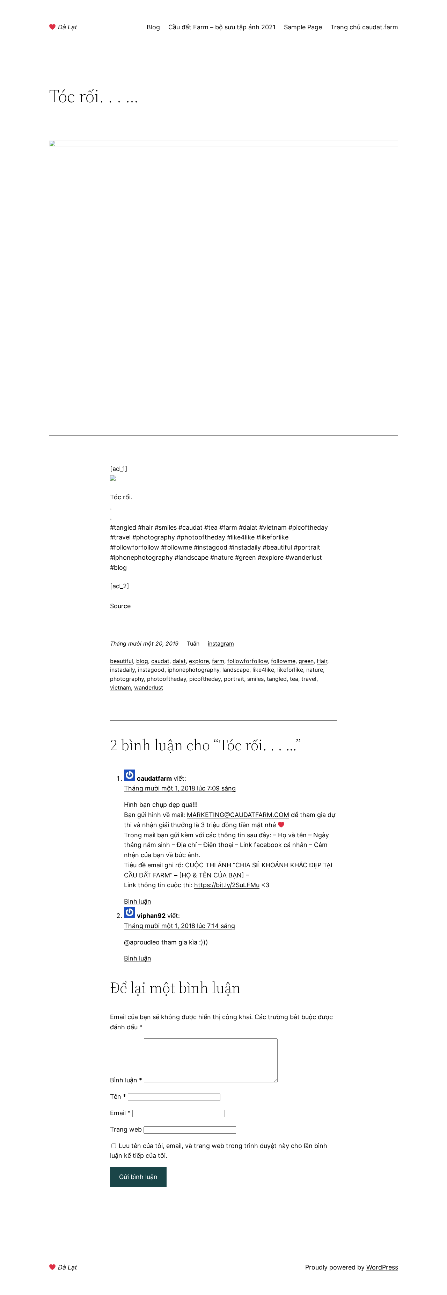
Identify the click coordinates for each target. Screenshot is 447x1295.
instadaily (122, 669)
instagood (151, 669)
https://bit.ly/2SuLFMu (226, 885)
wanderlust (148, 687)
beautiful (121, 660)
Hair (322, 660)
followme (283, 660)
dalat (179, 660)
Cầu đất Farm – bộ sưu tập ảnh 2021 (222, 27)
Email (120, 1113)
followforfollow (247, 660)
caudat (160, 660)
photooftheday (166, 678)
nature (314, 669)
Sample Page (303, 27)
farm (218, 660)
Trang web (126, 1129)
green (306, 660)
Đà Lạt (66, 27)
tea (294, 678)
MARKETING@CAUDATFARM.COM (238, 814)
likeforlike (290, 669)
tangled (277, 678)
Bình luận (137, 901)
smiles (255, 678)
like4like (263, 669)
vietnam (120, 687)
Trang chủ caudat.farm (364, 27)
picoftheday (205, 678)
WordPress (382, 1267)
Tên (118, 1096)
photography (127, 678)
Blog (153, 27)
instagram (221, 643)
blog (142, 660)
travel (308, 678)
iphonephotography (193, 669)
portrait (234, 678)
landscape (235, 669)
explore (199, 660)
